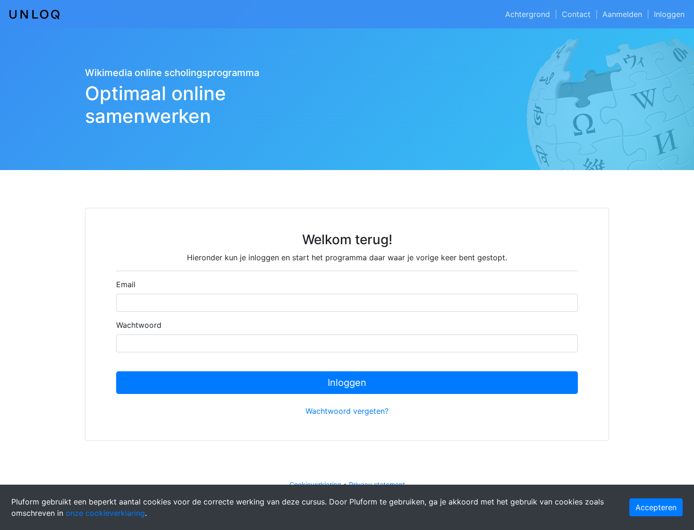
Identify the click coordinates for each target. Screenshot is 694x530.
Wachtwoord (138, 325)
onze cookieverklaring (105, 513)
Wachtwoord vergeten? (347, 411)
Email (125, 284)
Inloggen (669, 14)
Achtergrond (527, 14)
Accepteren (656, 507)
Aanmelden (622, 14)
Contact (576, 14)
